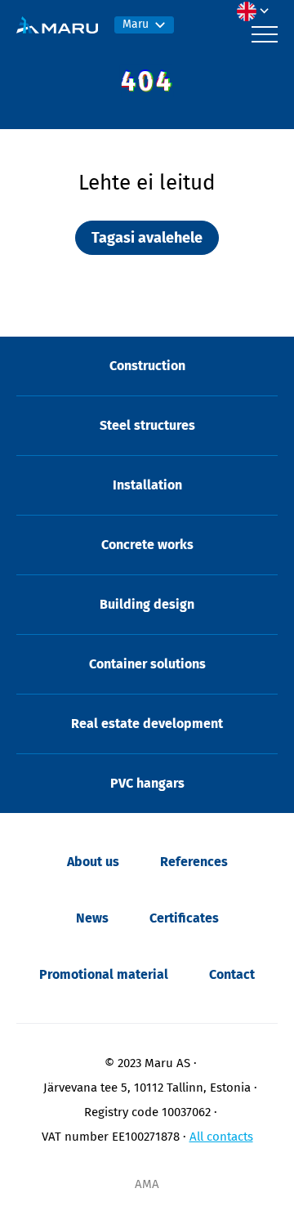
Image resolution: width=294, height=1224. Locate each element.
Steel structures (147, 425)
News (92, 918)
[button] (257, 11)
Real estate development (147, 723)
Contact (232, 974)
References (194, 861)
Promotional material (103, 974)
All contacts (221, 1136)
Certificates (184, 918)
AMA (147, 1184)
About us (93, 861)
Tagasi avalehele (147, 238)
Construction (147, 365)
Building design (147, 604)
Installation (147, 485)
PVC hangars (147, 783)
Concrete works (147, 544)
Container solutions (147, 664)
